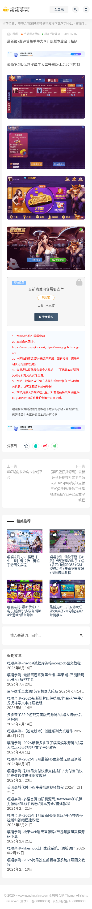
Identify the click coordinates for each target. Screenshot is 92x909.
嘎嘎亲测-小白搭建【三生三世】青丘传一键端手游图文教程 (24, 561)
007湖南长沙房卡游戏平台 (24, 474)
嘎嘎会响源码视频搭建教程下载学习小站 (45, 23)
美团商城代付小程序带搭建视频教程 (35, 787)
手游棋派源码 (32, 34)
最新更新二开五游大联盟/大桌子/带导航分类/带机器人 (66, 611)
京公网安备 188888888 (69, 901)
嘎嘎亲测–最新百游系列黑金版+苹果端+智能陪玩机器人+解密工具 (45, 677)
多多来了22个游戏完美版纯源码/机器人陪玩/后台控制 (44, 717)
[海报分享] (54, 446)
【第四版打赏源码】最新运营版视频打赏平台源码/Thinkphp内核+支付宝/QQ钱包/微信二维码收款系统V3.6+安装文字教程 (67, 486)
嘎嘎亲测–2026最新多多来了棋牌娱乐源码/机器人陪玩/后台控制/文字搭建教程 (45, 745)
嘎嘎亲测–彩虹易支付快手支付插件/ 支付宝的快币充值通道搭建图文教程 (45, 773)
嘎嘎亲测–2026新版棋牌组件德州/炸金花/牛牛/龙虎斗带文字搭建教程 (45, 701)
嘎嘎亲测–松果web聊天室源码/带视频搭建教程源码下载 (46, 834)
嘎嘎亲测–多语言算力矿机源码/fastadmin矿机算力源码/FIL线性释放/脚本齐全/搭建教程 (44, 801)
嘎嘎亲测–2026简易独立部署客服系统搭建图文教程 (46, 862)
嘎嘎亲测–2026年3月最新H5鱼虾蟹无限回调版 (44, 759)
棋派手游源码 (52, 34)
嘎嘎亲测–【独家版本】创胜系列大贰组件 (40, 731)
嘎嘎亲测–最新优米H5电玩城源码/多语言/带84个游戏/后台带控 (24, 611)
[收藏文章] (26, 446)
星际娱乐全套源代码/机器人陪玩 (32, 691)
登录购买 (47, 317)
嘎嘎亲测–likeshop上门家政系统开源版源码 (41, 848)
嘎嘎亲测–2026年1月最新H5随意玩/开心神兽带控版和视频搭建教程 (45, 818)
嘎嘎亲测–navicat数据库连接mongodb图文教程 (44, 663)
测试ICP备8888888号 (35, 901)
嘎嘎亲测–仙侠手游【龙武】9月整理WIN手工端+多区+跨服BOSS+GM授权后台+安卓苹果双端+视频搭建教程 (67, 564)
